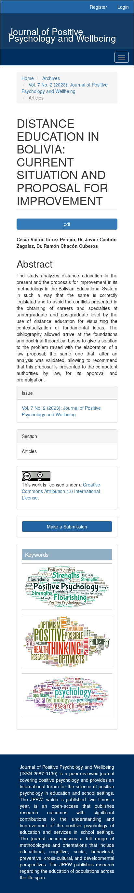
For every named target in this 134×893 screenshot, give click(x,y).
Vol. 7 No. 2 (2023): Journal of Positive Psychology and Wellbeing (64, 87)
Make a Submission (67, 526)
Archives (51, 78)
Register (98, 7)
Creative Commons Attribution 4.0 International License (61, 491)
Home (27, 78)
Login (123, 7)
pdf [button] (67, 224)
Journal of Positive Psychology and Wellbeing (62, 32)
